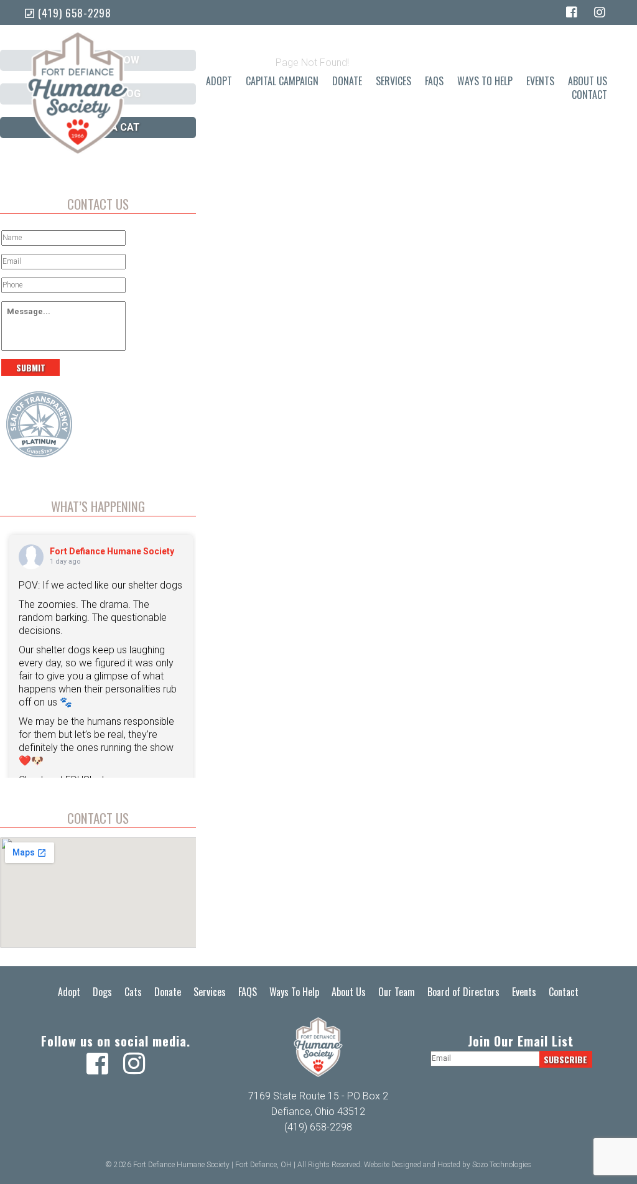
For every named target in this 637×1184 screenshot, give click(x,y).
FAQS (434, 81)
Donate (347, 81)
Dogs (102, 992)
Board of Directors (463, 992)
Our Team (396, 992)
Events (540, 81)
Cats (133, 992)
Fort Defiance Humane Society (112, 551)
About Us (587, 81)
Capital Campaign (282, 81)
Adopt (219, 81)
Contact (589, 94)
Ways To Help (485, 81)
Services (393, 81)
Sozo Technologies (501, 1164)
